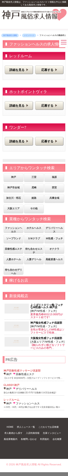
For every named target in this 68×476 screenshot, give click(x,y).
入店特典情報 (32, 433)
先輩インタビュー (52, 433)
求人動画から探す (13, 433)
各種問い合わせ (29, 439)
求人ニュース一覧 (26, 427)
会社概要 (57, 439)
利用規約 (44, 439)
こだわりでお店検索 (48, 427)
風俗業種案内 (10, 439)
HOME (10, 427)
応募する (47, 69)
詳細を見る (17, 69)
